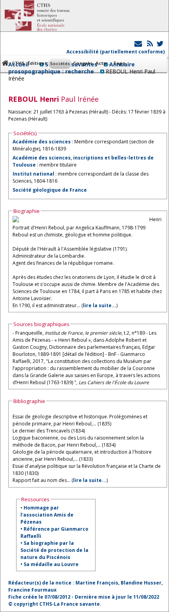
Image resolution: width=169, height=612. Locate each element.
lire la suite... (99, 305)
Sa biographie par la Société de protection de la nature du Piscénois (54, 550)
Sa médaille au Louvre (51, 564)
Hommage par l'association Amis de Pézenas (46, 514)
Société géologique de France (50, 190)
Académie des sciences (42, 141)
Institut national (33, 173)
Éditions (37, 63)
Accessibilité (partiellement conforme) (115, 51)
